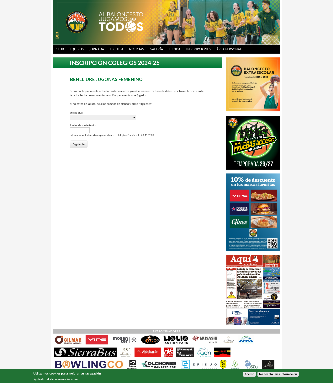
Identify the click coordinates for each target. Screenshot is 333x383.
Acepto (249, 374)
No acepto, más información (278, 374)
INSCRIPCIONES (198, 49)
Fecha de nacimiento (83, 125)
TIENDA (174, 49)
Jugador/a (76, 112)
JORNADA (96, 49)
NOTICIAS (136, 49)
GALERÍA (156, 49)
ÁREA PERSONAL (229, 49)
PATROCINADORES (166, 331)
